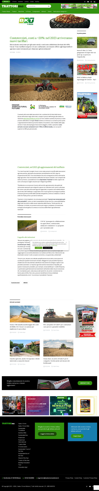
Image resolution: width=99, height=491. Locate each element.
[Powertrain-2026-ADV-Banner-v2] (13, 405)
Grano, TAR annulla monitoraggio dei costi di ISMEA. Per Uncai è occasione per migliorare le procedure (24, 327)
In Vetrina (89, 60)
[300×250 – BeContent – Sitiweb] (37, 405)
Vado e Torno (22, 423)
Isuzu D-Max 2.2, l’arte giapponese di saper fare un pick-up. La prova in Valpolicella (86, 54)
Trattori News (6, 11)
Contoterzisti (15, 283)
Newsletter (20, 1)
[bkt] (49, 21)
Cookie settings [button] (47, 248)
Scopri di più (77, 436)
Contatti (32, 1)
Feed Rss (37, 1)
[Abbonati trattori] (85, 405)
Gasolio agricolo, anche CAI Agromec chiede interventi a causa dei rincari (25, 360)
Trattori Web (22, 444)
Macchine (21, 11)
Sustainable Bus (23, 435)
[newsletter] (61, 405)
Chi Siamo (14, 1)
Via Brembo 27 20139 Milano (12, 478)
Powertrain (21, 437)
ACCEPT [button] (38, 248)
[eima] (41, 107)
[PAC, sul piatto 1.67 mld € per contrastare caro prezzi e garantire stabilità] (58, 314)
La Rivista (27, 1)
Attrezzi (44, 11)
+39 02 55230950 (29, 478)
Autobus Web (22, 433)
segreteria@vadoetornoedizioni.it (48, 478)
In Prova (28, 11)
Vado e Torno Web (23, 426)
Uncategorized (53, 231)
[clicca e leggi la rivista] (79, 6)
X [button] (66, 242)
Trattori (14, 11)
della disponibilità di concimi (31, 118)
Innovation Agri (22, 467)
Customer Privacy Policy (90, 478)
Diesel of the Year (23, 458)
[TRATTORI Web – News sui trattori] (13, 6)
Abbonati (6, 1)
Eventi (49, 11)
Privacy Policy (69, 478)
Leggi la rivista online (47, 434)
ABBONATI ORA (85, 383)
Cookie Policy (78, 478)
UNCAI (25, 283)
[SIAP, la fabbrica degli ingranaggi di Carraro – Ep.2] (87, 69)
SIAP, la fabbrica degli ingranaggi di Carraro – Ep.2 (86, 78)
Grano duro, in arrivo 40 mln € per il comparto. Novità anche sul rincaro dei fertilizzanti (56, 361)
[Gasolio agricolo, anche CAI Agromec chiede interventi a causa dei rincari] (25, 348)
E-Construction (22, 447)
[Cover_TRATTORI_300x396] (87, 105)
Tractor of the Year (23, 460)
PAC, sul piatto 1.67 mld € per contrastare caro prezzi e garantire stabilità (57, 326)
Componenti (36, 11)
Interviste (93, 83)
